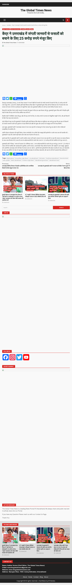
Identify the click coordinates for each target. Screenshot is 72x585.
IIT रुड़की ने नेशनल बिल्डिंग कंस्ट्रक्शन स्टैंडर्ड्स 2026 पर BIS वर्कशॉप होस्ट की (36, 185)
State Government (15, 29)
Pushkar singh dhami (28, 160)
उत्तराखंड (22, 29)
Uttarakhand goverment (41, 160)
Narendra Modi (64, 158)
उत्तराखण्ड (27, 29)
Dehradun (42, 158)
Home (30, 577)
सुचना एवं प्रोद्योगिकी (7, 190)
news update (6, 160)
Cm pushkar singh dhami (21, 158)
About (25, 577)
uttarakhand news (54, 160)
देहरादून (32, 29)
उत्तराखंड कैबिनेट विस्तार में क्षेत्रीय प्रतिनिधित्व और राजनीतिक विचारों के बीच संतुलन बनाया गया (18, 166)
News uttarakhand (16, 160)
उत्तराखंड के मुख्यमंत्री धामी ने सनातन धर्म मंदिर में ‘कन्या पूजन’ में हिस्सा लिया (54, 166)
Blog (41, 577)
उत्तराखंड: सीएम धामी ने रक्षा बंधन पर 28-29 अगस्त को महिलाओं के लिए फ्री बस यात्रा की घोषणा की (62, 548)
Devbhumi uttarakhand (52, 158)
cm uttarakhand (34, 158)
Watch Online (68, 20)
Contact (36, 577)
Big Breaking (10, 158)
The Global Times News (36, 10)
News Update (6, 29)
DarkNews (42, 581)
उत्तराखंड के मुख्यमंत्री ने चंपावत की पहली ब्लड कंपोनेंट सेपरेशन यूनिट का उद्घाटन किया (59, 185)
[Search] (63, 20)
